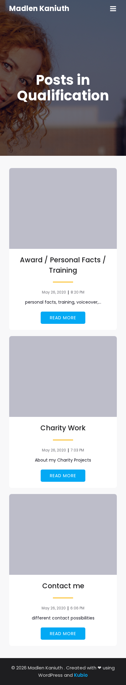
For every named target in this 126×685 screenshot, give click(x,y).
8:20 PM (77, 292)
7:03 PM (77, 450)
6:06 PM (77, 608)
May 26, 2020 (54, 292)
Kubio (81, 675)
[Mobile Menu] (113, 9)
